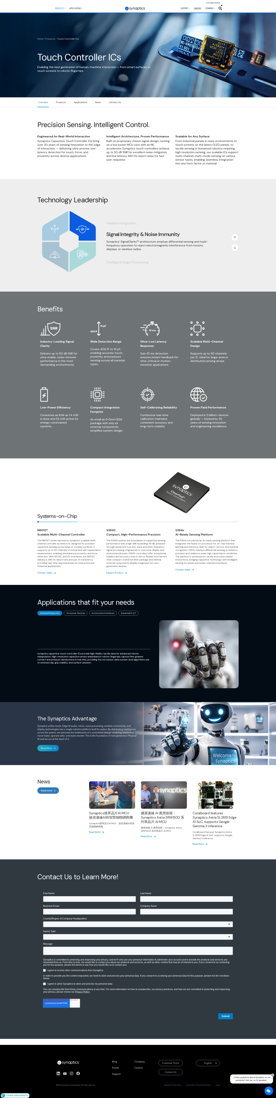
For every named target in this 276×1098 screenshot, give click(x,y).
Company (209, 8)
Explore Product (114, 572)
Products (59, 8)
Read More (46, 748)
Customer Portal (170, 1063)
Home (40, 38)
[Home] (135, 8)
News (98, 102)
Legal (218, 1085)
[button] (15, 1095)
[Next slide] (235, 247)
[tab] (57, 516)
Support (184, 8)
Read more (46, 790)
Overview (43, 102)
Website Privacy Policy (172, 1085)
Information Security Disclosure (198, 1085)
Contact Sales (44, 572)
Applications (75, 8)
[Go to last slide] (235, 237)
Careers (197, 8)
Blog (114, 1061)
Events (115, 1067)
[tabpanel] (138, 551)
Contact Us (115, 102)
